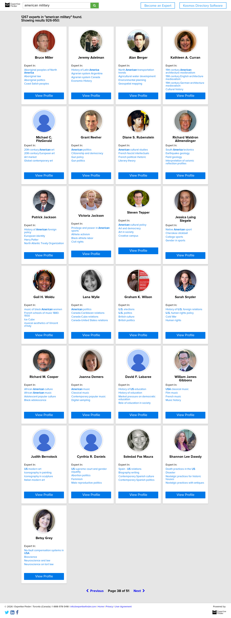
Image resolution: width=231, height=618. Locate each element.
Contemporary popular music (88, 396)
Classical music (80, 392)
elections (126, 309)
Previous (97, 591)
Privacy (109, 606)
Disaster (170, 472)
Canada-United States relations (89, 320)
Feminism (77, 479)
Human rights (173, 320)
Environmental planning (132, 80)
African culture (38, 389)
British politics (126, 320)
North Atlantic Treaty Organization (44, 243)
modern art (32, 469)
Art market (30, 157)
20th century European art (39, 153)
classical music (177, 389)
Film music (172, 392)
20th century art (39, 149)
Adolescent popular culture (40, 396)
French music (173, 396)
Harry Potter (31, 239)
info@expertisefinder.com (83, 606)
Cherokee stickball (177, 233)
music (80, 389)
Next (137, 591)
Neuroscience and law (37, 560)
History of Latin (85, 70)
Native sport (179, 229)
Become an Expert (157, 5)
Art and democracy (129, 228)
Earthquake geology (178, 153)
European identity (34, 236)
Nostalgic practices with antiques (185, 482)
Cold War (171, 316)
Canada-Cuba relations (84, 316)
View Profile (44, 96)
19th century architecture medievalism (180, 71)
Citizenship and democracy (87, 153)
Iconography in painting (38, 472)
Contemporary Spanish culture (136, 476)
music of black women (43, 309)
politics (81, 149)
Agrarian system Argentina (86, 73)
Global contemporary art (38, 160)
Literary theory (126, 160)
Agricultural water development (137, 76)
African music (38, 392)
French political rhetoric (132, 157)
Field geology (174, 157)
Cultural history (174, 89)
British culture (126, 316)
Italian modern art (34, 480)
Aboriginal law (32, 76)
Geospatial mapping (130, 83)
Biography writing (128, 472)
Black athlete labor (82, 238)
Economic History (81, 81)
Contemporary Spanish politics (136, 480)
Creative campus (128, 235)
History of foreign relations (184, 309)
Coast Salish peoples (36, 83)
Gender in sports (175, 240)
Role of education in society (134, 403)
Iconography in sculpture (38, 476)
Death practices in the (180, 469)
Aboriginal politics (34, 80)
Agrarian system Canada (85, 77)
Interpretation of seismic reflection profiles (180, 162)
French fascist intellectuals (133, 153)
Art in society (126, 232)
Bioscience (30, 557)
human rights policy (180, 313)
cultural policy (132, 224)
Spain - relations (129, 469)
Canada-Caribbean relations (87, 313)
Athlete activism (80, 234)
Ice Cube (29, 319)
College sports (174, 237)
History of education (132, 389)
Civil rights (77, 241)
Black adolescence (35, 400)
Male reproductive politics (86, 482)
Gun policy (77, 157)
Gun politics (78, 160)
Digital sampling (80, 400)
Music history (173, 400)
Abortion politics (81, 475)
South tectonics (180, 149)
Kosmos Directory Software (203, 5)
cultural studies (133, 149)
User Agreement (123, 606)
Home (101, 606)
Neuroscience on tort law (39, 564)
